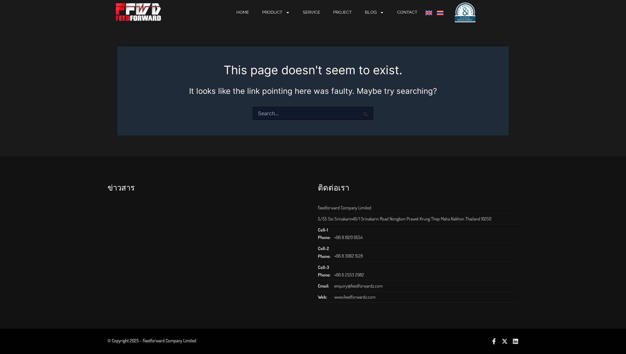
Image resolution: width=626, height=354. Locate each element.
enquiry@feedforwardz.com (358, 286)
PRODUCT (272, 12)
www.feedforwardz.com (355, 297)
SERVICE (311, 12)
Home (242, 12)
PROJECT (342, 12)
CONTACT (407, 12)
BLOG (371, 12)
